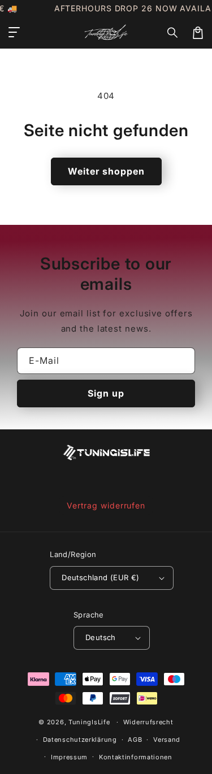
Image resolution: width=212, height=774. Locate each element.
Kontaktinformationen (135, 757)
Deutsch (100, 637)
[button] (173, 32)
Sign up (106, 393)
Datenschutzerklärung (80, 739)
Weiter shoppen (106, 171)
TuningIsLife (89, 722)
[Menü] (14, 32)
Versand (166, 739)
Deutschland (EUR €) (101, 577)
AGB (135, 739)
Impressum (69, 757)
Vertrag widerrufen (106, 505)
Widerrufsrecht (148, 722)
